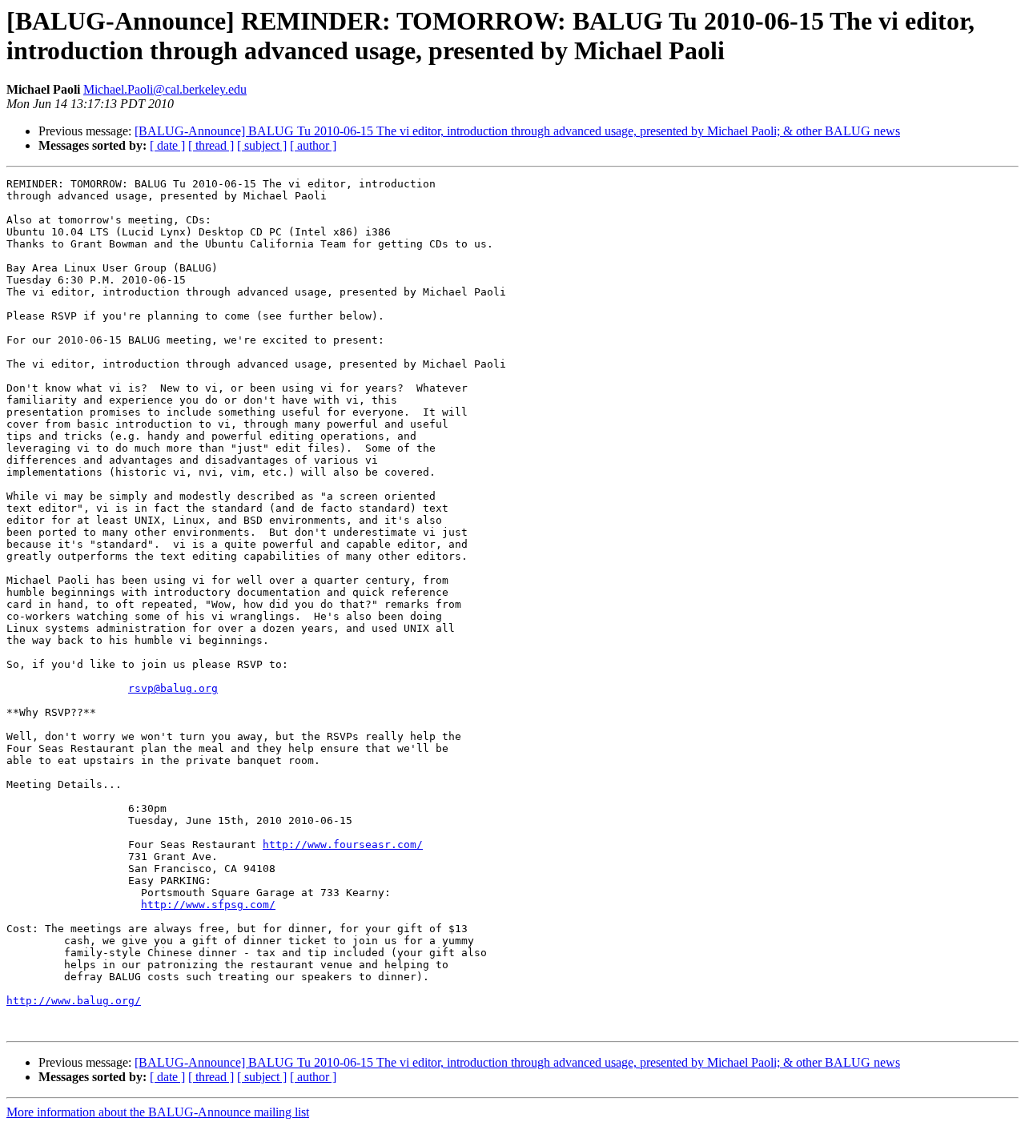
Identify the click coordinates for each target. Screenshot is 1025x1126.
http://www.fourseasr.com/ (343, 844)
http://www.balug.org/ (73, 1001)
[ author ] (313, 145)
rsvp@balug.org (173, 688)
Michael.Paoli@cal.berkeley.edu (165, 89)
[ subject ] (262, 145)
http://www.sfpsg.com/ (208, 905)
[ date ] (167, 145)
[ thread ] (211, 145)
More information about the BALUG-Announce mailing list (157, 1112)
